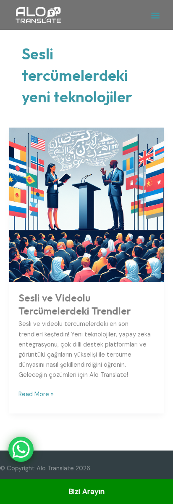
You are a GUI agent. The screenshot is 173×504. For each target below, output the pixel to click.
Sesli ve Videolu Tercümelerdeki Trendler (74, 304)
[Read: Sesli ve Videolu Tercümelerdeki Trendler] (86, 204)
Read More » (36, 393)
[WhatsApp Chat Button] (21, 449)
